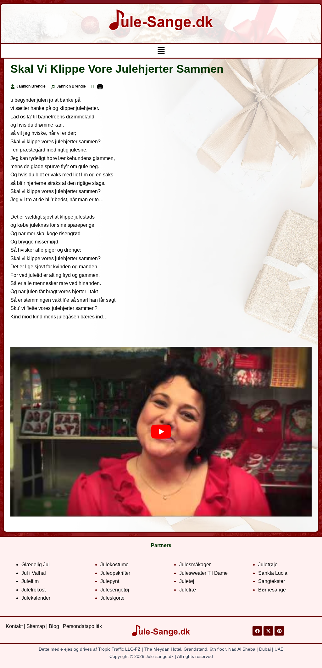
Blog (54, 626)
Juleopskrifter (115, 573)
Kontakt (14, 626)
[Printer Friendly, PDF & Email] (100, 86)
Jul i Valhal (33, 573)
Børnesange (272, 589)
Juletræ (187, 589)
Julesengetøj (114, 589)
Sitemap (35, 626)
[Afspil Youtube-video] (161, 432)
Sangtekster (271, 581)
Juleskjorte (112, 598)
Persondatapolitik (82, 626)
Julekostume (114, 564)
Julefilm (30, 581)
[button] (161, 51)
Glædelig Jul (35, 564)
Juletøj (186, 581)
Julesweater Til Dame (203, 573)
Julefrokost (33, 589)
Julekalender (35, 598)
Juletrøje (268, 564)
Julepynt (109, 581)
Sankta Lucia (272, 573)
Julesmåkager (195, 564)
